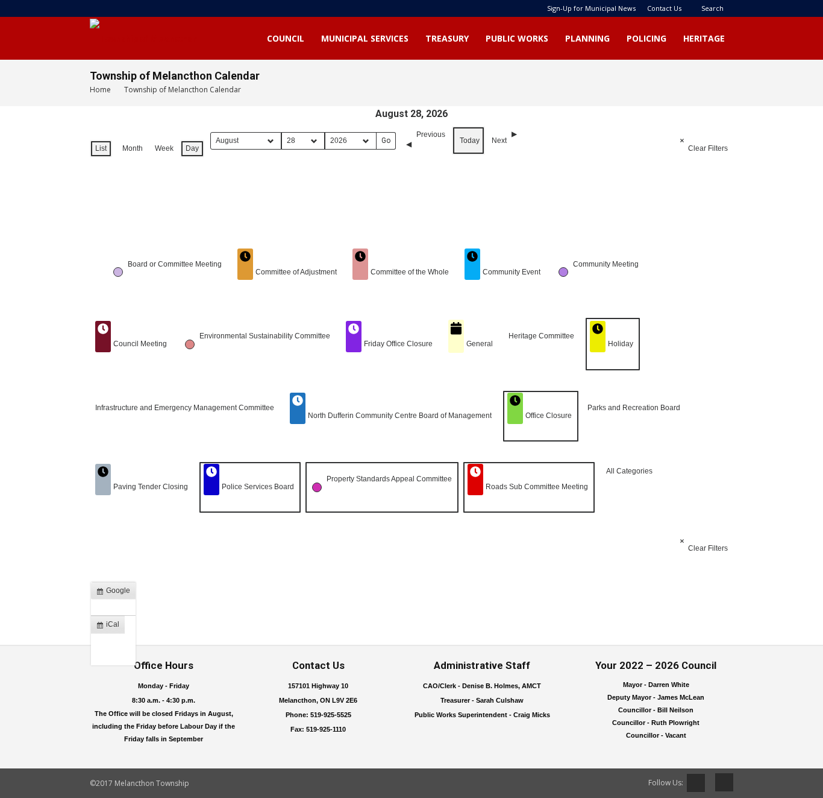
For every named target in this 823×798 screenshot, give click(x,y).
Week (164, 148)
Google (116, 593)
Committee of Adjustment (296, 272)
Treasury (447, 38)
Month (132, 148)
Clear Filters (708, 148)
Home (100, 89)
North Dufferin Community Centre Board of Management (400, 415)
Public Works (517, 38)
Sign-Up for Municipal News (591, 8)
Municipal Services (364, 38)
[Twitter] (696, 783)
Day (192, 148)
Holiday (620, 344)
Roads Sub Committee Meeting (537, 487)
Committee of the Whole (410, 272)
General (479, 344)
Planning (587, 38)
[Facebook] (720, 782)
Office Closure (548, 415)
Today (470, 140)
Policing (646, 38)
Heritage (704, 38)
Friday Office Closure (398, 344)
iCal (110, 626)
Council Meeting (140, 344)
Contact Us (664, 8)
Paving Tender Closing (150, 487)
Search (712, 8)
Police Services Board (258, 487)
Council (285, 38)
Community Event (511, 272)
